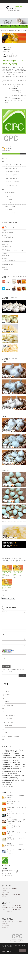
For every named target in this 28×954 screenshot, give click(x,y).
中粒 (16, 909)
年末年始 (13, 54)
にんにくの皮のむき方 (10, 202)
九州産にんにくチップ (7, 894)
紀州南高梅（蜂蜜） (6, 922)
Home (2, 30)
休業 (17, 54)
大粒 (13, 909)
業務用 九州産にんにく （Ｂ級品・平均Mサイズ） (13, 757)
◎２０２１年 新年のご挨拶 (13, 826)
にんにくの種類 (8, 199)
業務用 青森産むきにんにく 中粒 (9, 761)
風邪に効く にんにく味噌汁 (11, 175)
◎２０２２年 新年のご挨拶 (13, 802)
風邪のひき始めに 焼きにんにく (12, 178)
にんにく (7, 691)
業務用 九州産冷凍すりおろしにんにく (10, 768)
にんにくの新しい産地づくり (8, 715)
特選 (13, 888)
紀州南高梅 (7, 694)
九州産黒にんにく (6, 770)
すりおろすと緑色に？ (10, 192)
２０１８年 (8, 54)
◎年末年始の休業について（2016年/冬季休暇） (18, 573)
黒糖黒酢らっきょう (6, 927)
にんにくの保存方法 (9, 209)
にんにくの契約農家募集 (7, 719)
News (9, 49)
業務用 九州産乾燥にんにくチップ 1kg (10, 771)
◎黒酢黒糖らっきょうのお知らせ (15, 844)
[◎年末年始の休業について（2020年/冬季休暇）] (7, 582)
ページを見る (9, 148)
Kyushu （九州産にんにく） (8, 751)
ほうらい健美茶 (8, 725)
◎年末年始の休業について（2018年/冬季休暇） (16, 30)
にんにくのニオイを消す (10, 213)
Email (3, 634)
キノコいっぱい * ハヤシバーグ (12, 185)
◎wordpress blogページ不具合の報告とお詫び (16, 850)
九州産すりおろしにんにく (8, 892)
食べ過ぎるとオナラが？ (10, 196)
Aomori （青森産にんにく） (8, 782)
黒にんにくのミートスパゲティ (12, 181)
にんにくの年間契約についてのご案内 (10, 736)
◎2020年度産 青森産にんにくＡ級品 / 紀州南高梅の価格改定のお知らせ (16, 820)
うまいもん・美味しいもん (8, 722)
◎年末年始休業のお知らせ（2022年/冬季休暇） (16, 808)
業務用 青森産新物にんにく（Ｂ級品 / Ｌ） (11, 780)
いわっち (9, 47)
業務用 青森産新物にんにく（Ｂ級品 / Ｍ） (11, 755)
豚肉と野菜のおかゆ (6, 784)
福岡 (6, 732)
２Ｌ (16, 905)
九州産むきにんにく (6, 890)
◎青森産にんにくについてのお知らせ (16, 838)
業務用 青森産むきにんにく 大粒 (9, 777)
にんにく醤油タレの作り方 (11, 168)
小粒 (19, 909)
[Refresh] (13, 650)
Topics (3, 708)
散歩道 (3, 729)
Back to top (23, 951)
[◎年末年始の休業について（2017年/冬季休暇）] (7, 567)
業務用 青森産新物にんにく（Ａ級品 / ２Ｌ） (12, 764)
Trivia (3, 698)
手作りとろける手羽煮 (17, 922)
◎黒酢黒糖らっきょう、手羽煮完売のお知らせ (16, 796)
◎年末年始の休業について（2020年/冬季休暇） (6, 587)
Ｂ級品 (16, 888)
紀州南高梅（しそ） (6, 923)
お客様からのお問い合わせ (8, 705)
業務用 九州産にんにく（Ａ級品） (9, 762)
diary (3, 739)
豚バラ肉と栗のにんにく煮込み (12, 171)
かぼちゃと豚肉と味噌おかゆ (8, 773)
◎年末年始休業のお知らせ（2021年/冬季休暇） (16, 832)
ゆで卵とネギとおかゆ (7, 786)
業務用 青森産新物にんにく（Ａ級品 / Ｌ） (11, 779)
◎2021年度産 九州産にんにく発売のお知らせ (16, 814)
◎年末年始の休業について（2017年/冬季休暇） (6, 573)
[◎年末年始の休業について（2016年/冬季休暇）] (18, 567)
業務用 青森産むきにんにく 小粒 (9, 753)
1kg (19, 894)
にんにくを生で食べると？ (11, 206)
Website (3, 643)
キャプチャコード (6, 659)
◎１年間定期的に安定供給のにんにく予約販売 (12, 750)
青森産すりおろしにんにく (8, 911)
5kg (16, 894)
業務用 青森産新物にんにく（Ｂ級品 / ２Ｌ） (12, 766)
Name (3, 626)
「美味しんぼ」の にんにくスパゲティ (13, 164)
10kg (14, 894)
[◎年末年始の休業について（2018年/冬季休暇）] (16, 56)
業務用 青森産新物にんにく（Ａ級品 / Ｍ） (11, 775)
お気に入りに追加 (7, 147)
